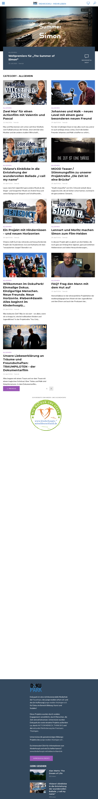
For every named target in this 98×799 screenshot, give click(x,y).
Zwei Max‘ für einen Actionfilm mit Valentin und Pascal (24, 115)
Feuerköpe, (37, 700)
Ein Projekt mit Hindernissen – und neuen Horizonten (24, 231)
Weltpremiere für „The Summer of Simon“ (31, 57)
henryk (21, 63)
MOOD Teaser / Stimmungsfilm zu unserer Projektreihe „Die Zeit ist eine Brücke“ (71, 174)
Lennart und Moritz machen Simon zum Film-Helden (72, 231)
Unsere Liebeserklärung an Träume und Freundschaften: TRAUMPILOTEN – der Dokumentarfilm (23, 363)
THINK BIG (58, 725)
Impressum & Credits (41, 758)
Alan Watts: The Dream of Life (57, 772)
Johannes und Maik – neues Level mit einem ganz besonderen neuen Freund (72, 115)
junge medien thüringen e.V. (56, 702)
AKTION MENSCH (45, 725)
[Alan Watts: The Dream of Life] (38, 775)
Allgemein (12, 52)
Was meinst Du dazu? (87, 61)
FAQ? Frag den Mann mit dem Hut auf (69, 285)
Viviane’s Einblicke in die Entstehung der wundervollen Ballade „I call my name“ (24, 174)
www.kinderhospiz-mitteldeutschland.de (46, 751)
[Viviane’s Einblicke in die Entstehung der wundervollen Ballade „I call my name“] (38, 787)
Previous (12, 388)
